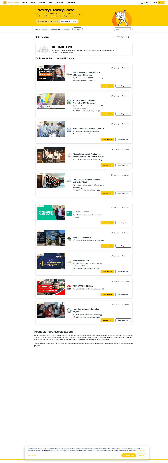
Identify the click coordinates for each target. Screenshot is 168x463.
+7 (81, 188)
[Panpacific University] (69, 239)
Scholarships (59, 2)
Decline (141, 455)
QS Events (46, 339)
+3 (78, 217)
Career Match (42, 2)
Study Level (55, 29)
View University (107, 86)
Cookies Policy (141, 450)
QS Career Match (39, 344)
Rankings (24, 2)
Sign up (161, 3)
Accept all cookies (129, 455)
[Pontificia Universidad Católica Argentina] (69, 310)
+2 (89, 134)
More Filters (77, 29)
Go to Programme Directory (68, 21)
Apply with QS (144, 3)
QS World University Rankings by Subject (62, 337)
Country (66, 29)
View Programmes (123, 86)
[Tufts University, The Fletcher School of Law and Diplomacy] (69, 74)
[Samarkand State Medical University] (69, 130)
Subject (44, 29)
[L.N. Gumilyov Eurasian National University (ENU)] (69, 181)
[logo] (11, 3)
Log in (155, 2)
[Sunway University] (69, 262)
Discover (32, 2)
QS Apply (55, 339)
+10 (103, 289)
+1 (101, 160)
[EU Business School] (69, 213)
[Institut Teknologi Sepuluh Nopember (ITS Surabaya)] (69, 102)
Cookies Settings (31, 455)
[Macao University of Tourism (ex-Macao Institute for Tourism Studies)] (69, 155)
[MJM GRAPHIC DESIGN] (69, 287)
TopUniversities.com (40, 335)
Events (50, 2)
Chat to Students (70, 2)
